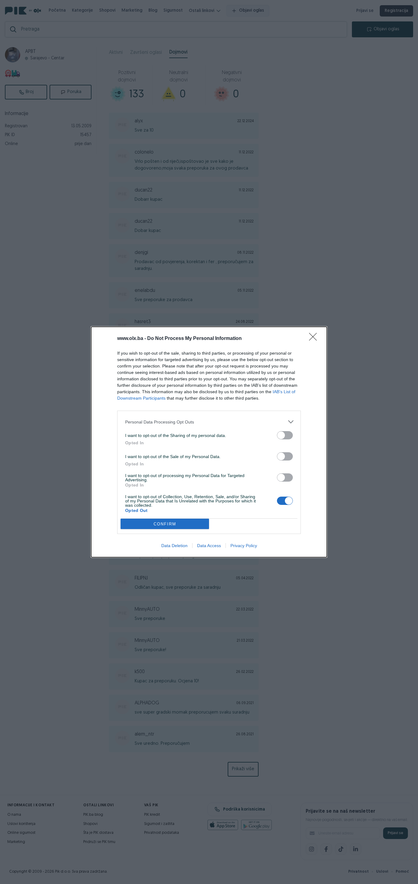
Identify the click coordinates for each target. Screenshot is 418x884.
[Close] (315, 339)
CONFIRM (165, 524)
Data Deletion (174, 545)
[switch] (285, 435)
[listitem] (209, 422)
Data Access (209, 545)
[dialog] (209, 442)
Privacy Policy (243, 545)
